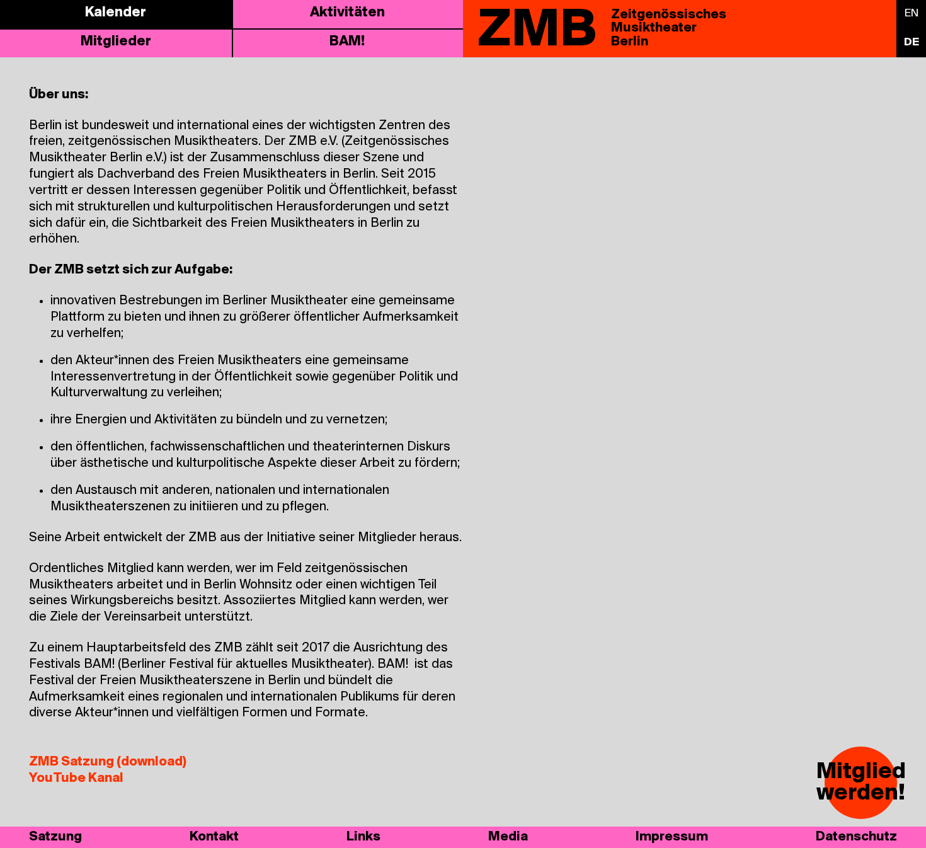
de (911, 43)
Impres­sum (672, 837)
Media (508, 837)
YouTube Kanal (76, 778)
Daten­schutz (856, 837)
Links (363, 837)
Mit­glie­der (116, 42)
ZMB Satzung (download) (107, 762)
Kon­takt (214, 837)
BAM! (347, 42)
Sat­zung (55, 837)
